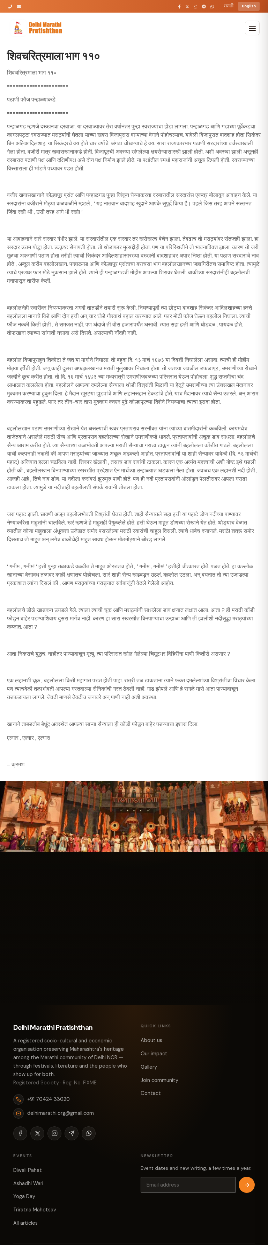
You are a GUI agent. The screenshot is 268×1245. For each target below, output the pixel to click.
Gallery (149, 1067)
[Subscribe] (247, 1185)
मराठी (228, 6)
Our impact (154, 1053)
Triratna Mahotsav (34, 1210)
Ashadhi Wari (28, 1183)
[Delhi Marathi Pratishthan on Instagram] (195, 6)
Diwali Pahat (27, 1170)
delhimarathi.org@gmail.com (60, 1113)
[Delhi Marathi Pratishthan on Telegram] (204, 6)
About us (151, 1040)
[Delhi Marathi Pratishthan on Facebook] (179, 6)
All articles (25, 1223)
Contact (151, 1093)
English (249, 6)
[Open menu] (252, 28)
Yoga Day (24, 1196)
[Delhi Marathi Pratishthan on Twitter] (187, 6)
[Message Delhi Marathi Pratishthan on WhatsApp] (212, 6)
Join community (159, 1080)
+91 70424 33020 (48, 1099)
